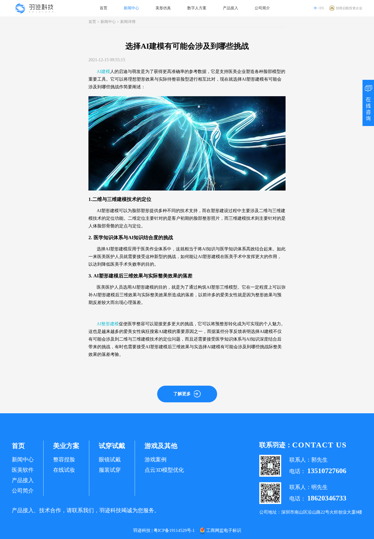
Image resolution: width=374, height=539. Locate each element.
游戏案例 (155, 459)
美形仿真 (163, 8)
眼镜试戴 (110, 459)
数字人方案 (196, 8)
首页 (103, 8)
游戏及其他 (161, 445)
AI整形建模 (108, 323)
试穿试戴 (112, 445)
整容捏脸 (64, 459)
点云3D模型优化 (164, 470)
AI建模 (103, 71)
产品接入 (230, 8)
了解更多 (182, 393)
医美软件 (23, 470)
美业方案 (66, 445)
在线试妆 (64, 470)
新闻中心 (131, 8)
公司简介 (262, 8)
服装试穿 (110, 470)
